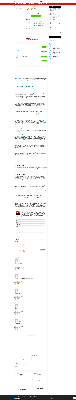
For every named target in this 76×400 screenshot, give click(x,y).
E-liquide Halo (21, 374)
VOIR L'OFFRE (44, 51)
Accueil (16, 3)
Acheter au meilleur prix (35, 15)
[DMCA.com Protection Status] (17, 398)
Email (16, 363)
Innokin (53, 50)
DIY (43, 3)
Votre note (16, 343)
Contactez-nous (59, 398)
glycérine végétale (20, 123)
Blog (46, 3)
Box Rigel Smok (55, 17)
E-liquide (37, 9)
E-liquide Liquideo (38, 380)
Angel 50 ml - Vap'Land (23, 56)
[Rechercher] (41, 1)
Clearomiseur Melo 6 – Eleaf (56, 52)
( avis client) (31, 8)
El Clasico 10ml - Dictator (56, 30)
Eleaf (53, 54)
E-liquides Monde (38, 3)
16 (32, 336)
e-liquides (17, 78)
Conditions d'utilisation (47, 398)
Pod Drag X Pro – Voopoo (56, 39)
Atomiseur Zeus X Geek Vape (57, 21)
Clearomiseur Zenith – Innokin (57, 48)
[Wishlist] (55, 1)
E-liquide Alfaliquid (38, 374)
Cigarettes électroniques (22, 3)
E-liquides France (31, 3)
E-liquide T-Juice (22, 380)
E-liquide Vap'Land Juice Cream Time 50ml (26, 47)
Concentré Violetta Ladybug (56, 8)
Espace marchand (54, 398)
